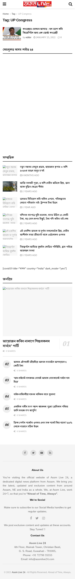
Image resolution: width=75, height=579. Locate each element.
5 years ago (29, 255)
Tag (13, 14)
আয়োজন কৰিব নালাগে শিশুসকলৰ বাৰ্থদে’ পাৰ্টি (26, 344)
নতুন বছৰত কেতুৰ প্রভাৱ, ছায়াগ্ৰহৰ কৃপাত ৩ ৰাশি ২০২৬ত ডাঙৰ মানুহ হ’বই (43, 169)
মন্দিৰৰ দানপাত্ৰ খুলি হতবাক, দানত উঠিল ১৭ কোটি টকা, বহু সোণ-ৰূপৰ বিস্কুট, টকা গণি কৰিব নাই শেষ (44, 217)
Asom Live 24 (18, 572)
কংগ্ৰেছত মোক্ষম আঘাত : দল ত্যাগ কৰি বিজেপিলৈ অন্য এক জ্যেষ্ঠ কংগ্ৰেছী (43, 31)
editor (28, 37)
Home (6, 14)
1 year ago (28, 207)
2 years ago (29, 191)
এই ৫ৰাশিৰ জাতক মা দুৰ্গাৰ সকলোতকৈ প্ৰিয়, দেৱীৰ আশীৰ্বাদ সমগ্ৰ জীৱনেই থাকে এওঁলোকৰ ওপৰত (44, 233)
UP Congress (24, 14)
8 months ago (30, 175)
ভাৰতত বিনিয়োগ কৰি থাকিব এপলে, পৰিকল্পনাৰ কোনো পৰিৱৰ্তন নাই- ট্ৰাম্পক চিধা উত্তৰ (43, 201)
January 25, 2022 (45, 37)
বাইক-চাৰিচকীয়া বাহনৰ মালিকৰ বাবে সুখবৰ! (34, 394)
